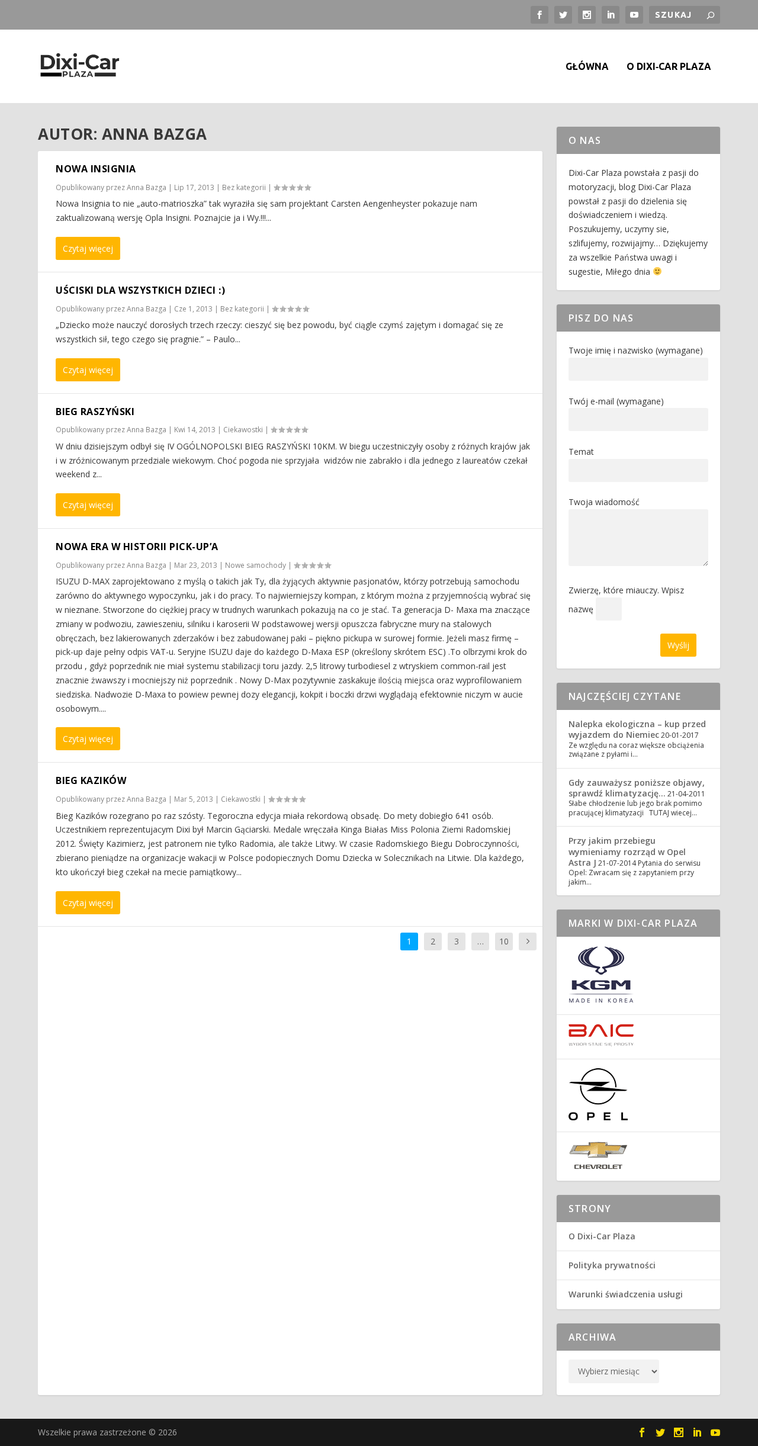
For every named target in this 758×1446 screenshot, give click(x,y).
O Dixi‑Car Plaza (669, 67)
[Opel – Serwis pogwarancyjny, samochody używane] (598, 1117)
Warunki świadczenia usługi (625, 1294)
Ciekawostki (243, 430)
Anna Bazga (146, 187)
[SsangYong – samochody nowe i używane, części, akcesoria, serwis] (601, 999)
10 (504, 941)
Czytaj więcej (88, 248)
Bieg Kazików (91, 780)
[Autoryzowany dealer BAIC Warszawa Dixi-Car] (601, 1043)
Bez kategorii (244, 187)
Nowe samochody (255, 565)
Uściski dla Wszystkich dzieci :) (140, 290)
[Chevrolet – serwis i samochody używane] (598, 1166)
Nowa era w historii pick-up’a (137, 546)
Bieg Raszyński (95, 411)
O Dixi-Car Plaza (601, 1236)
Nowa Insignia (96, 168)
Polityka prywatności (612, 1265)
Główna (587, 67)
